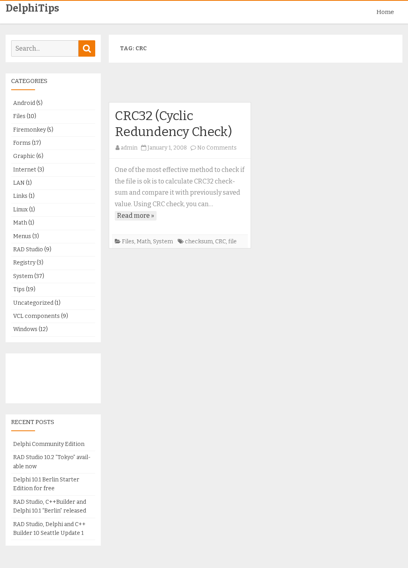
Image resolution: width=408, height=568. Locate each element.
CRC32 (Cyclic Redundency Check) (173, 123)
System (163, 241)
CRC (220, 241)
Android (24, 103)
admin (129, 147)
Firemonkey (29, 129)
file (232, 241)
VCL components (36, 316)
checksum (199, 241)
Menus (22, 236)
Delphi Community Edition (48, 444)
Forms (22, 143)
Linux (20, 209)
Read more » (135, 215)
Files (128, 241)
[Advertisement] (255, 86)
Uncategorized (33, 303)
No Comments (217, 147)
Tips (19, 289)
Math (144, 241)
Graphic (24, 156)
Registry (24, 262)
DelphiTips (32, 9)
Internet (24, 169)
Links (20, 196)
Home (385, 12)
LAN (19, 182)
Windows (25, 329)
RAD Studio (28, 249)
